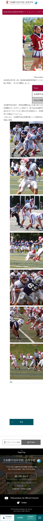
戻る (21, 422)
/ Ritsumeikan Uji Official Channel (24, 498)
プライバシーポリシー (28, 483)
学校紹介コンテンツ (31, 518)
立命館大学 (15, 489)
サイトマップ (21, 486)
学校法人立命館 (26, 489)
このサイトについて (12, 483)
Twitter (24, 503)
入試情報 (20, 517)
